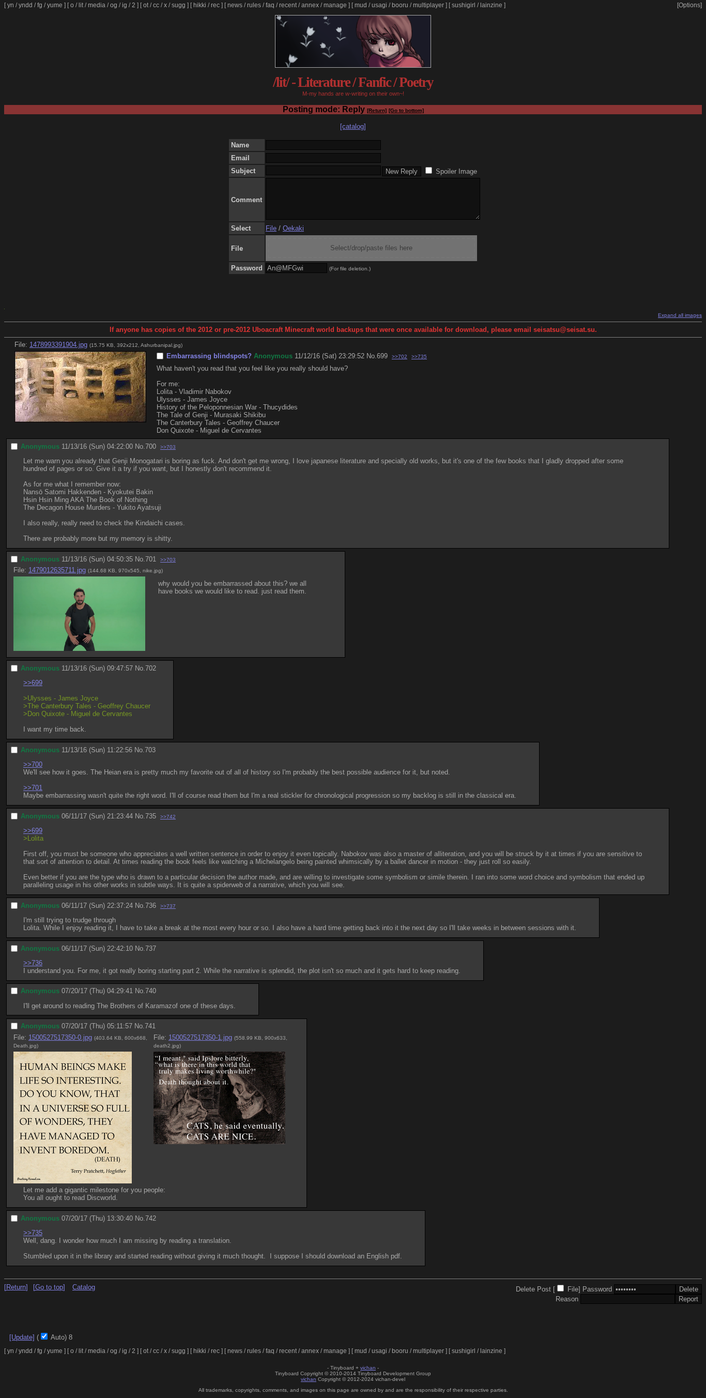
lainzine (491, 5)
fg (39, 5)
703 (150, 750)
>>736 (32, 963)
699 (382, 356)
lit (81, 5)
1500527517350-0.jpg (60, 1037)
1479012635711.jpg (57, 570)
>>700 (32, 764)
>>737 (168, 906)
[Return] (377, 110)
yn (10, 5)
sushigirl (463, 5)
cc (156, 5)
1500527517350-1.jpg (200, 1037)
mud (361, 5)
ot (145, 5)
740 (150, 991)
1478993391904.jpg (58, 344)
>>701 (32, 788)
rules (254, 5)
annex (310, 5)
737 (150, 948)
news (234, 5)
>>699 (32, 683)
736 (150, 905)
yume (55, 5)
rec (215, 5)
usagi (379, 5)
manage (335, 5)
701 (150, 559)
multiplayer (428, 5)
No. (371, 356)
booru (400, 5)
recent (288, 5)
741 (150, 1026)
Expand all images (680, 315)
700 (150, 446)
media (96, 5)
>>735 (419, 356)
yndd (26, 5)
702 (150, 668)
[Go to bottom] (406, 110)
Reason (567, 1299)
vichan (368, 1368)
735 (150, 816)
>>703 (168, 447)
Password (597, 1289)
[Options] (689, 5)
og (113, 5)
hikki (199, 5)
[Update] (22, 1337)
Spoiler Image (456, 171)
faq (270, 5)
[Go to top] (49, 1287)
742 (150, 1218)
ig (124, 5)
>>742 (168, 816)
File (271, 228)
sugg (179, 5)
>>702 (399, 356)
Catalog (83, 1287)
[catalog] (353, 126)
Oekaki (293, 228)
